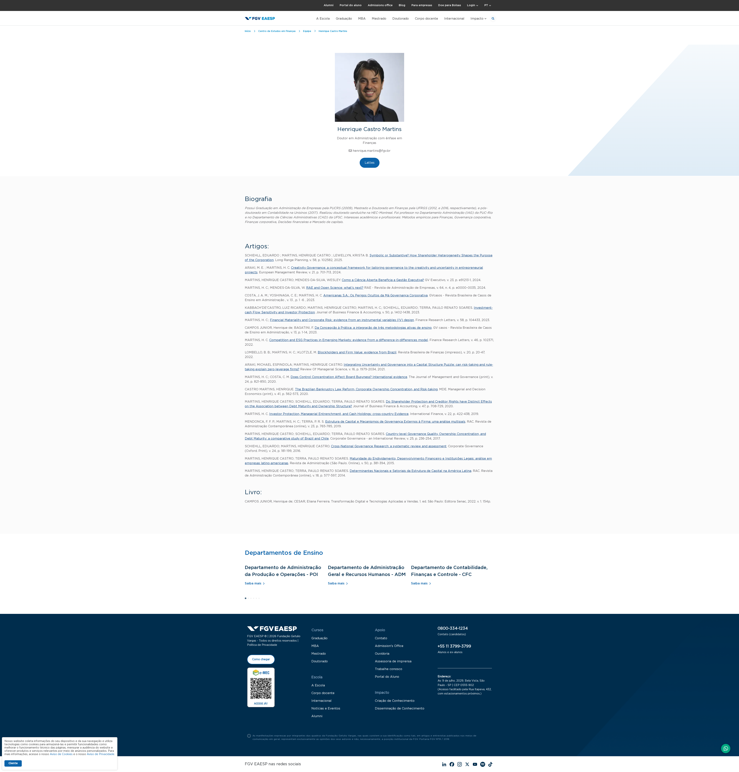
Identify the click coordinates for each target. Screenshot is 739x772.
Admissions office (380, 5)
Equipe (307, 31)
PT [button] (486, 5)
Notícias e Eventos (325, 708)
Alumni (329, 5)
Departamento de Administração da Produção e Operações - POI (283, 571)
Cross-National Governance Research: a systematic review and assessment (388, 446)
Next (492, 619)
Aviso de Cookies (61, 754)
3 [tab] (252, 599)
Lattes (370, 162)
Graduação (344, 18)
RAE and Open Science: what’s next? (334, 287)
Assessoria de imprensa (393, 661)
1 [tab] (247, 599)
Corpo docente (426, 18)
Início (248, 31)
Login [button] (471, 5)
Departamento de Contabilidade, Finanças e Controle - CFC (449, 571)
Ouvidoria (382, 653)
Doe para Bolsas (449, 5)
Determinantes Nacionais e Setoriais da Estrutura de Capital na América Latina (410, 470)
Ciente (13, 763)
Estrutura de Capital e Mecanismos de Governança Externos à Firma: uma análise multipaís (395, 421)
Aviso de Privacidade (100, 754)
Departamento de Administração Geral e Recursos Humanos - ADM (367, 571)
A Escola (323, 18)
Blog (402, 5)
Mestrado (379, 18)
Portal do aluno (351, 5)
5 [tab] (257, 599)
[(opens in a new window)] (261, 687)
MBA (362, 18)
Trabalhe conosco (388, 669)
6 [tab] (260, 599)
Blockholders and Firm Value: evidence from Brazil (357, 352)
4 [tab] (255, 599)
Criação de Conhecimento (395, 700)
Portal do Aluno (387, 676)
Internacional (454, 18)
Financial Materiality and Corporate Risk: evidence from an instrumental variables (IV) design (342, 320)
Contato (381, 638)
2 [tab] (249, 599)
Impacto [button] (477, 18)
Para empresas (421, 5)
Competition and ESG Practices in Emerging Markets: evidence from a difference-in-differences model (348, 340)
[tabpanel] (286, 577)
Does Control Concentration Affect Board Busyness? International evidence (349, 377)
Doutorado (400, 18)
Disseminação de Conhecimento (399, 708)
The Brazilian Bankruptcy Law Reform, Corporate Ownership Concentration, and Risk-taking (366, 389)
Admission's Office (389, 646)
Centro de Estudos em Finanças (277, 31)
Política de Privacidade (262, 645)
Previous (483, 619)
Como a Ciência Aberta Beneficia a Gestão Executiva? (383, 280)
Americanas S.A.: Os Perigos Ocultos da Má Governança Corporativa (375, 295)
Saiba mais (253, 583)
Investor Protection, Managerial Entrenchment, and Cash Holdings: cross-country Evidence (339, 414)
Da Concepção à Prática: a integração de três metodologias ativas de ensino (373, 327)
